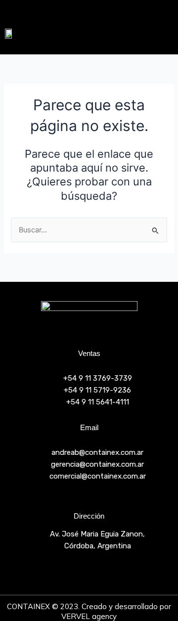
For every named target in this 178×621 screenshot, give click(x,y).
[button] (148, 33)
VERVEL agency (89, 616)
